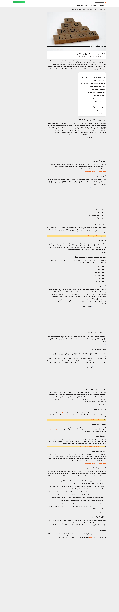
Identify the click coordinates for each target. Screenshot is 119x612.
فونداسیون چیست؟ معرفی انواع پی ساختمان (76, 9)
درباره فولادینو (80, 5)
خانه (105, 9)
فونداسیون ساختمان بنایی (98, 89)
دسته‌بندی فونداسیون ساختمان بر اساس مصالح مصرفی (92, 83)
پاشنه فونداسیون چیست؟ (98, 104)
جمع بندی (102, 113)
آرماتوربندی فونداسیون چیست (56, 430)
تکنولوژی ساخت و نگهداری (92, 9)
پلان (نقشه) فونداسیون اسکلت (97, 86)
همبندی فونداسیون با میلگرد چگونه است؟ (89, 446)
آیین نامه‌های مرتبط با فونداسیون (97, 107)
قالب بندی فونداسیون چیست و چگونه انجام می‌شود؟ (87, 420)
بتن (75, 392)
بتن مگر (63, 413)
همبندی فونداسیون (100, 101)
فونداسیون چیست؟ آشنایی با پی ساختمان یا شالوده (92, 77)
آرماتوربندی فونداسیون (99, 98)
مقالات (86, 5)
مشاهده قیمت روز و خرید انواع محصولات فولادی (95, 171)
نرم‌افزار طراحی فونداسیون (98, 110)
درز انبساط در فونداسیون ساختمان (96, 92)
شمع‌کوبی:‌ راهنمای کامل (93, 236)
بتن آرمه (89, 183)
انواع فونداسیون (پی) (99, 80)
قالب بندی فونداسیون (99, 95)
